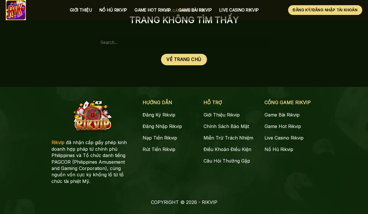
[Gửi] (264, 42)
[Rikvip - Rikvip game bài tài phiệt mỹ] (33, 10)
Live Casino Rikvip (239, 9)
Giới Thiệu (81, 9)
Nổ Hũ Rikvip (113, 9)
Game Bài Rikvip (195, 9)
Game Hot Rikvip (153, 9)
